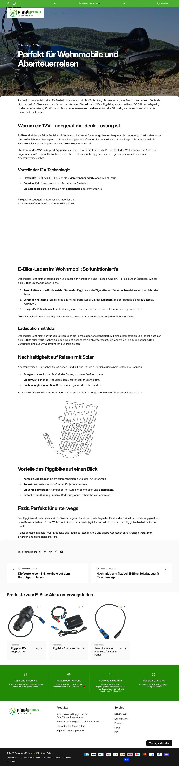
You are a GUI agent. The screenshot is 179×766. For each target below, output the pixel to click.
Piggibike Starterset (64, 648)
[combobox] (164, 3)
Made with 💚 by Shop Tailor (38, 753)
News (117, 727)
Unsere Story (121, 718)
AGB (43, 757)
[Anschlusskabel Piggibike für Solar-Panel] (110, 621)
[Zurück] (55, 3)
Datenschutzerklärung (32, 757)
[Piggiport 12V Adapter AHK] (26, 621)
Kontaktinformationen (63, 757)
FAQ (116, 732)
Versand (50, 757)
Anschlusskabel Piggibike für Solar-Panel (105, 651)
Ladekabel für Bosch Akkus (70, 726)
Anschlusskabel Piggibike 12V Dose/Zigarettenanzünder (71, 715)
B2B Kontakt (120, 714)
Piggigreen (15, 645)
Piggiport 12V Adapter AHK (70, 730)
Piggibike (28, 278)
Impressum (11, 761)
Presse (117, 723)
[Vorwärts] (124, 3)
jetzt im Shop (88, 532)
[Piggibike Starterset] (68, 621)
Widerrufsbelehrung (14, 757)
